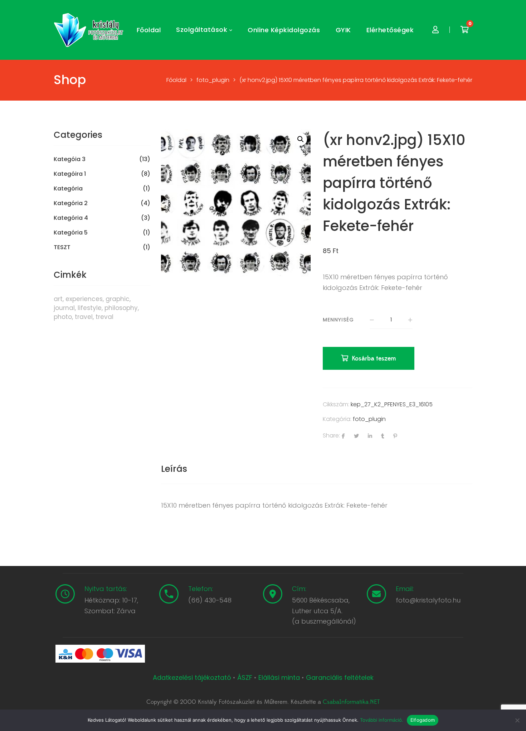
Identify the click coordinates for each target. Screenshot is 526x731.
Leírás (174, 469)
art (58, 299)
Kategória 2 (71, 203)
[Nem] (517, 720)
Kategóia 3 (70, 159)
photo (63, 317)
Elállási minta (279, 677)
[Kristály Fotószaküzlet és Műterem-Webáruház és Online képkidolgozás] (89, 30)
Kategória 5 (71, 232)
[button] (300, 139)
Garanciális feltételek (340, 677)
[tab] (174, 469)
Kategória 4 (71, 218)
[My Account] (435, 29)
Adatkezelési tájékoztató (193, 677)
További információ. (381, 720)
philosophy (121, 308)
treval (104, 317)
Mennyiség (338, 319)
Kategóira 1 (70, 174)
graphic (118, 299)
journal (64, 308)
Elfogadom (422, 720)
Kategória (68, 188)
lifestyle (90, 308)
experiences (84, 299)
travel (84, 317)
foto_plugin (369, 419)
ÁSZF (244, 677)
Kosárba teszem (374, 358)
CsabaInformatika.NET (351, 702)
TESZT (62, 247)
